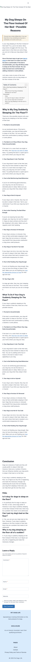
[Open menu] (28, 3)
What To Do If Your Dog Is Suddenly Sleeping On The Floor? (14, 91)
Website (5, 596)
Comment (6, 560)
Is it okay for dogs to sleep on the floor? (15, 97)
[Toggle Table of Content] (25, 85)
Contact (15, 650)
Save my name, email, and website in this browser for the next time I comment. (15, 601)
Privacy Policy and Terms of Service (15, 652)
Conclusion (6, 94)
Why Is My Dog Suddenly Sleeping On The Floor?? (14, 88)
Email (5, 589)
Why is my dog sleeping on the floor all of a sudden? (15, 102)
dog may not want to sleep (20, 150)
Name (5, 581)
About (15, 647)
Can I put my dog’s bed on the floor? (14, 99)
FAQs (6, 96)
